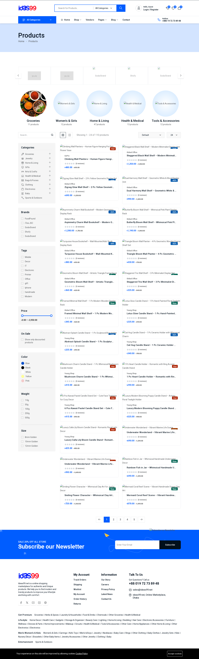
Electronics (30, 189)
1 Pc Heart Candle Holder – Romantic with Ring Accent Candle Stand (162, 376)
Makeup (70, 624)
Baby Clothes (154, 633)
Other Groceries (116, 615)
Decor (27, 261)
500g (27, 417)
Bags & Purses (31, 180)
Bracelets (37, 637)
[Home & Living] (99, 103)
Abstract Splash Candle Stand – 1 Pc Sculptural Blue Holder (96, 341)
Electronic (29, 270)
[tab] (63, 135)
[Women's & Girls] (66, 103)
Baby (27, 193)
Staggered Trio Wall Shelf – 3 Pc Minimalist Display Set (155, 282)
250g (27, 413)
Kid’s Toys (73, 633)
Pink (27, 381)
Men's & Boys (86, 633)
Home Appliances (141, 624)
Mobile (28, 257)
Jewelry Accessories (71, 637)
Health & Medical (132, 121)
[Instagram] (39, 602)
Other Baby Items (52, 637)
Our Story (105, 580)
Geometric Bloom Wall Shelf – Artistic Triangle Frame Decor (96, 282)
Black (27, 367)
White (28, 372)
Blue (27, 363)
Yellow (28, 376)
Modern (28, 296)
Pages (101, 20)
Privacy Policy (108, 589)
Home (67, 20)
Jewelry (28, 158)
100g (27, 409)
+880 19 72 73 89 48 (171, 21)
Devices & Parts (35, 624)
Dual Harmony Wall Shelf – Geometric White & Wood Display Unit (160, 190)
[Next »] (141, 520)
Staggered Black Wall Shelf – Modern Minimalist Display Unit (158, 155)
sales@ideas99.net (142, 589)
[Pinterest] (45, 602)
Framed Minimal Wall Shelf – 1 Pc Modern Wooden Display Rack (98, 313)
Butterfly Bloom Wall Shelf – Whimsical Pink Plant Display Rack (159, 222)
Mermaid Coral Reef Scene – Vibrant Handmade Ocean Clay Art (160, 495)
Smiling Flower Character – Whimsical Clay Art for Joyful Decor (97, 495)
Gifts (27, 167)
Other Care (126, 624)
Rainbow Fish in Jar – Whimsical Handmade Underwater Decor (159, 467)
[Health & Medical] (132, 103)
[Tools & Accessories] (166, 103)
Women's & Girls (66, 121)
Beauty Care (92, 620)
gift (26, 283)
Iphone (28, 288)
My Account (79, 594)
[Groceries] (33, 103)
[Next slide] (181, 76)
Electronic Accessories (153, 620)
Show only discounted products (35, 341)
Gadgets (60, 620)
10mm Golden (31, 441)
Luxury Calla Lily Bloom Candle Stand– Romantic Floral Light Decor (99, 440)
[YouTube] (33, 602)
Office (27, 279)
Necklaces (108, 633)
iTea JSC (29, 223)
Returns (77, 604)
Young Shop (132, 310)
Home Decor (36, 620)
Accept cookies (175, 654)
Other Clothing (139, 633)
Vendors (90, 20)
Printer (28, 274)
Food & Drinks (89, 615)
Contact (126, 20)
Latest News (107, 594)
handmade (30, 292)
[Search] (120, 8)
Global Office (132, 152)
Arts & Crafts (31, 171)
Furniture (170, 620)
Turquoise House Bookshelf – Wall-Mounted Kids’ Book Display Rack (100, 254)
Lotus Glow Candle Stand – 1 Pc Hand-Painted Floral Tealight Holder (162, 313)
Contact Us (106, 599)
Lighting (103, 620)
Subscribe (170, 545)
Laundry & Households (71, 615)
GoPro (67, 156)
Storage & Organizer (74, 620)
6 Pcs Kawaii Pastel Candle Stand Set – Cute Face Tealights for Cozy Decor (103, 408)
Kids (177, 633)
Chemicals (102, 615)
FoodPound (30, 218)
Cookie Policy (82, 653)
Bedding (127, 620)
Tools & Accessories (165, 121)
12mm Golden (31, 446)
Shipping (78, 584)
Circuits (78, 624)
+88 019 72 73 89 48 (144, 583)
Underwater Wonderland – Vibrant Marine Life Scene (154, 432)
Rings (128, 633)
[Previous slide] (18, 76)
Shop (76, 20)
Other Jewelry (89, 637)
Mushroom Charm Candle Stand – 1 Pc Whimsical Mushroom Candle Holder (104, 376)
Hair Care (137, 620)
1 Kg (27, 400)
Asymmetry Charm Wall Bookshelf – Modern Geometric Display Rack (100, 222)
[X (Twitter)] (27, 602)
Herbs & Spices (52, 615)
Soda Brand (30, 227)
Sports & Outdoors (33, 198)
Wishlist (77, 589)
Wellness (22, 624)
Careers (105, 584)
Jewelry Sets (168, 633)
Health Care (48, 620)
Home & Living (99, 121)
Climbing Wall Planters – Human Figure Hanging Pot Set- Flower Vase (100, 159)
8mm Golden (31, 437)
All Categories (33, 20)
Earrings (64, 633)
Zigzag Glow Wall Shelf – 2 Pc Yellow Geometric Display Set (95, 187)
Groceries (33, 121)
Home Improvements (54, 624)
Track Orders (80, 580)
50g (26, 404)
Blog (113, 20)
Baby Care (119, 633)
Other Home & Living (160, 624)
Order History (80, 599)
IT (26, 266)
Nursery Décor (25, 637)
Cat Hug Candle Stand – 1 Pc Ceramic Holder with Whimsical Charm (162, 345)
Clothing (29, 185)
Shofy (27, 232)
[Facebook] (21, 602)
